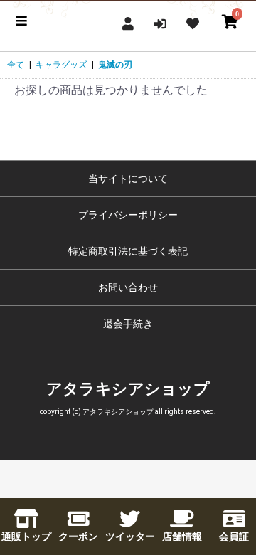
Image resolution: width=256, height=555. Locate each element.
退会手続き (128, 323)
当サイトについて (128, 178)
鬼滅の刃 (115, 65)
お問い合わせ (128, 287)
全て (15, 65)
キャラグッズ (61, 65)
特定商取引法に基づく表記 (128, 251)
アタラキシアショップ (128, 389)
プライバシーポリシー (128, 215)
